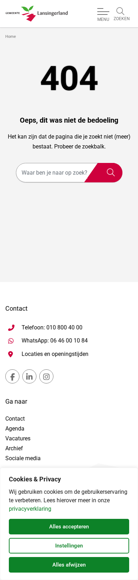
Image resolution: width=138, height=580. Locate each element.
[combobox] (69, 172)
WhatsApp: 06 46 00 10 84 (55, 340)
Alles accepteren (69, 526)
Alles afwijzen (69, 565)
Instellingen (69, 546)
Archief (14, 448)
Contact (15, 418)
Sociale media (23, 458)
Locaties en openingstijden (55, 354)
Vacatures (17, 438)
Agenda (14, 428)
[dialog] (69, 524)
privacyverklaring (30, 508)
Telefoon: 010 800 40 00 (52, 327)
